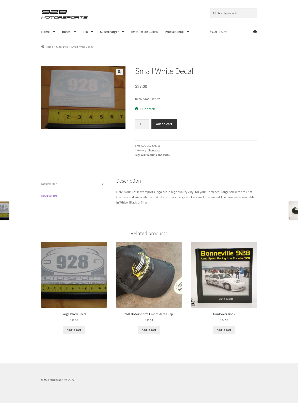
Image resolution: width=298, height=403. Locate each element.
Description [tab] (49, 184)
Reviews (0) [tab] (49, 196)
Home (45, 32)
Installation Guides (144, 32)
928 (85, 32)
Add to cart (164, 124)
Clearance (62, 46)
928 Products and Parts (155, 155)
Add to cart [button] (74, 330)
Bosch (66, 32)
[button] (119, 72)
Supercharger (109, 32)
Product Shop (174, 32)
